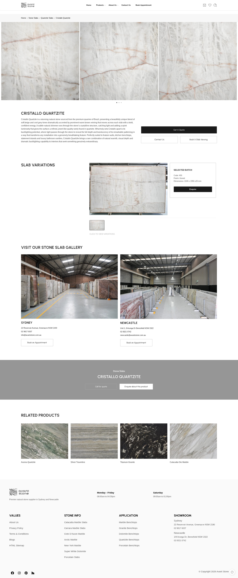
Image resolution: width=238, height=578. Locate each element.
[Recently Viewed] (232, 572)
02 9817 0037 (180, 528)
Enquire (192, 189)
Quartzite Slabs (47, 18)
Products (100, 5)
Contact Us (126, 5)
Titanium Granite (127, 462)
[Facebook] (12, 573)
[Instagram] (19, 573)
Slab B (28, 448)
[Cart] (204, 5)
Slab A (28, 444)
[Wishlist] (64, 427)
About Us (113, 5)
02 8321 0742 (180, 540)
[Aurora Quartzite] (44, 441)
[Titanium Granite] (143, 441)
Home (88, 5)
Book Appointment (143, 5)
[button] (4, 61)
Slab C (28, 451)
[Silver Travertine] (94, 441)
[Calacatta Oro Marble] (193, 441)
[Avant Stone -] (28, 5)
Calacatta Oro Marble (179, 462)
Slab (22, 440)
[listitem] (96, 225)
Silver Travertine (78, 462)
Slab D (28, 455)
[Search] (215, 5)
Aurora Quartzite (28, 462)
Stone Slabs (33, 18)
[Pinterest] (26, 573)
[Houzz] (33, 573)
